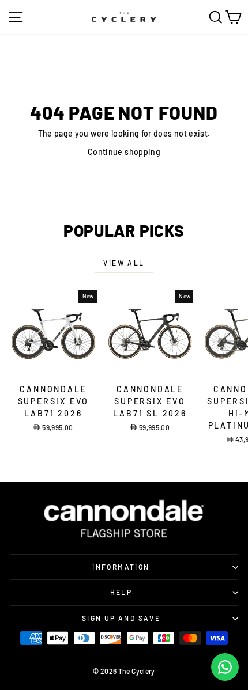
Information (120, 567)
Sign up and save (121, 618)
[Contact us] (225, 667)
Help (121, 592)
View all (123, 263)
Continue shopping (124, 152)
